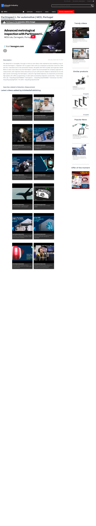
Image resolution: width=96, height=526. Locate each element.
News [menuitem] (46, 11)
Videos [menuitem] (54, 11)
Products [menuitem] (39, 11)
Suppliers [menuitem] (30, 11)
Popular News (80, 120)
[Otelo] (80, 180)
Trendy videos (80, 23)
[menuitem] (2, 11)
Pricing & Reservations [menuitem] (66, 11)
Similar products (80, 71)
